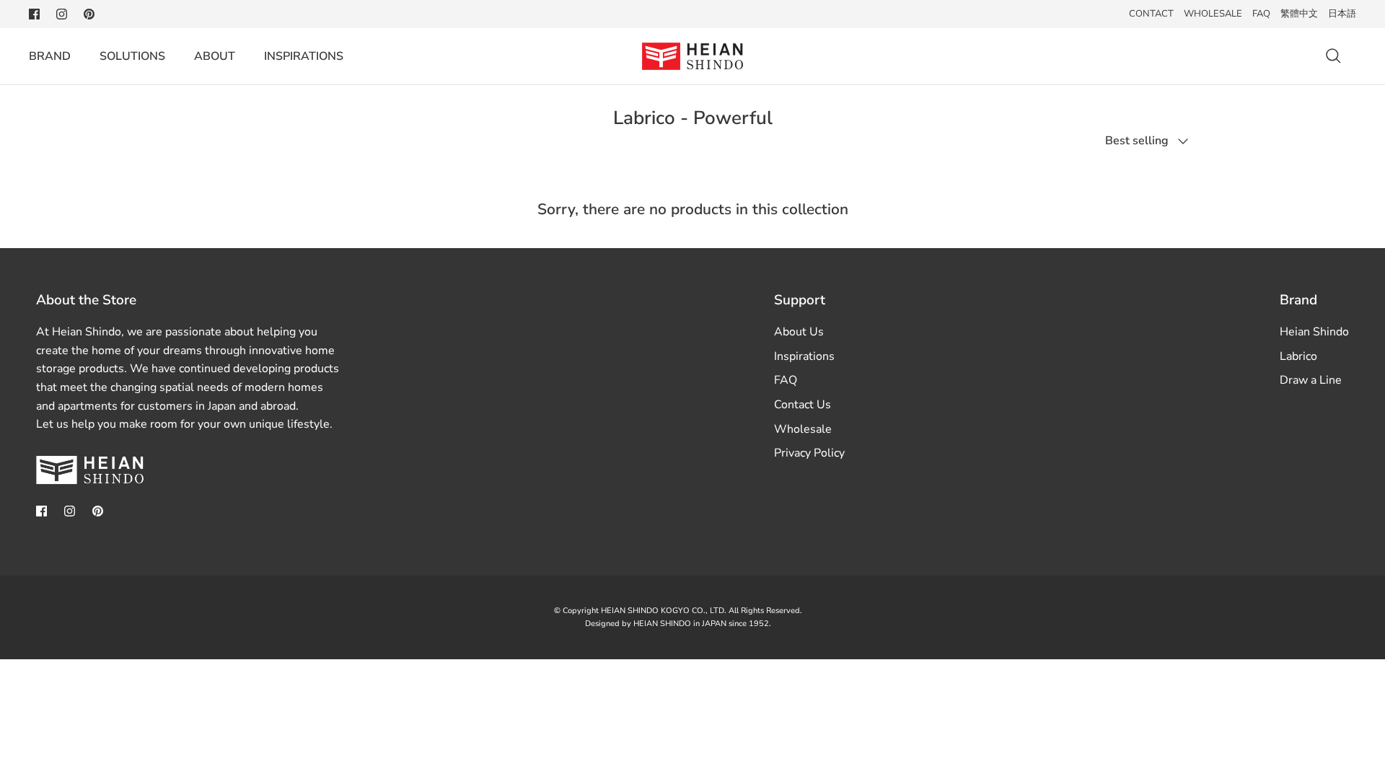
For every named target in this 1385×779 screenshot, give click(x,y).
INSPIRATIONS (303, 56)
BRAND (50, 56)
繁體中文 (1299, 13)
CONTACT (1151, 13)
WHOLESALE (1213, 13)
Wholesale (803, 429)
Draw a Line (1311, 380)
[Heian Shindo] (692, 56)
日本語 (1342, 13)
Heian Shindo (1314, 332)
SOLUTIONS (132, 56)
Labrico (1298, 356)
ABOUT (214, 56)
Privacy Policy (809, 453)
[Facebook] (34, 14)
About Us (799, 332)
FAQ (1261, 13)
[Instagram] (61, 14)
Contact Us (802, 405)
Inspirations (804, 356)
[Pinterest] (89, 14)
